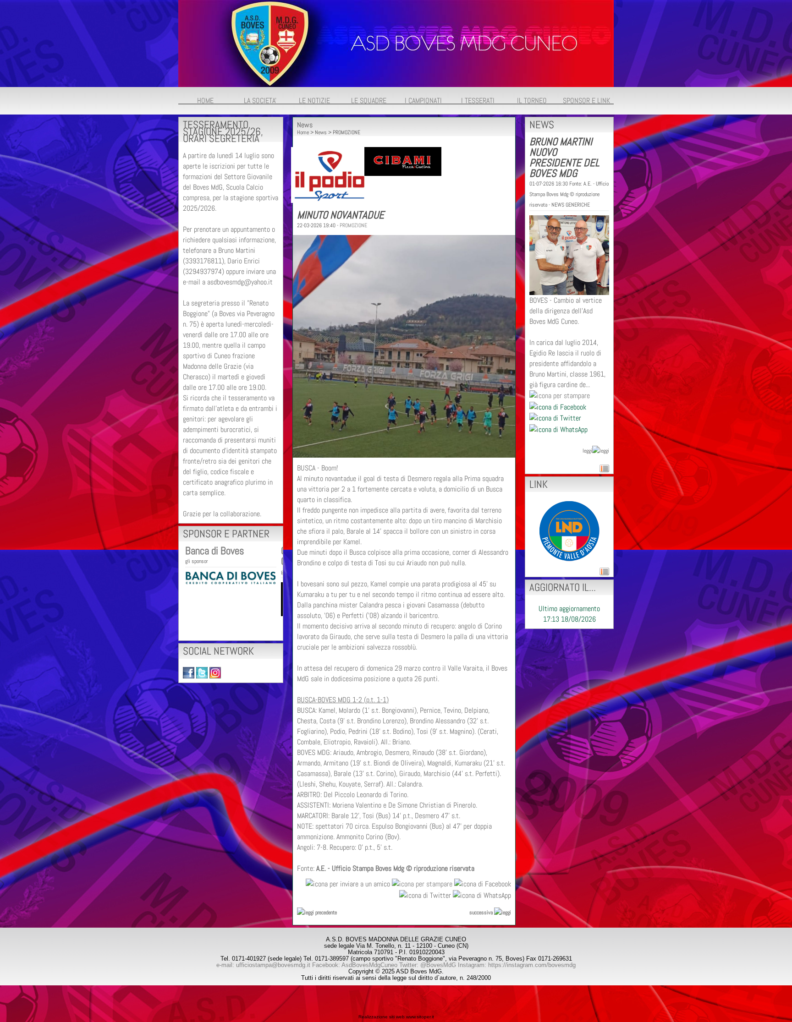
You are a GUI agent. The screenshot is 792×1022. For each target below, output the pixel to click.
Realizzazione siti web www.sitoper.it (396, 1016)
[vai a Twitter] (202, 672)
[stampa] (422, 883)
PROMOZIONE (346, 132)
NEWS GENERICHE (570, 204)
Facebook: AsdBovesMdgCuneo (354, 965)
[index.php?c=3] (396, 43)
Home (303, 132)
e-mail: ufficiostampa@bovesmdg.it (263, 965)
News (321, 132)
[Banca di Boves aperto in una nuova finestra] (230, 577)
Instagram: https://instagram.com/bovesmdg (517, 965)
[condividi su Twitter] (425, 894)
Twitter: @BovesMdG (427, 965)
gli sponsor (196, 561)
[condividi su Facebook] (482, 883)
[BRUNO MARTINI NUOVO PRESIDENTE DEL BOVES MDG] (569, 254)
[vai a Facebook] (188, 672)
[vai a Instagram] (215, 672)
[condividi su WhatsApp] (482, 894)
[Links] (569, 530)
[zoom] (404, 455)
